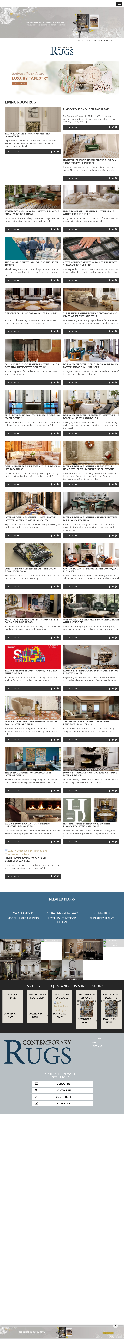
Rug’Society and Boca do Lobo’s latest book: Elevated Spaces (90, 672)
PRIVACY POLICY (98, 1044)
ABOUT (81, 40)
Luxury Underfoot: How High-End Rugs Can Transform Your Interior (89, 161)
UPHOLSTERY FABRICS (101, 918)
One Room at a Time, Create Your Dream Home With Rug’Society (91, 621)
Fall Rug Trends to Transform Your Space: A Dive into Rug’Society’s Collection (32, 365)
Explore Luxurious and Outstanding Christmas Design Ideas (27, 825)
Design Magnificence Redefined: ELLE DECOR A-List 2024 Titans (33, 468)
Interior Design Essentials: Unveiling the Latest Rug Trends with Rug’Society (30, 519)
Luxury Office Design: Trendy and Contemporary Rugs (25, 859)
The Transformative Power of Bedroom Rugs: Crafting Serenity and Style (91, 314)
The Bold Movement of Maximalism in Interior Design (28, 774)
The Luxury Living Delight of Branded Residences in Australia (86, 723)
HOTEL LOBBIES (101, 913)
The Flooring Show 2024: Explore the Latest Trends (31, 264)
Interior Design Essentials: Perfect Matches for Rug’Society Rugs (90, 519)
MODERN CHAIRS (23, 913)
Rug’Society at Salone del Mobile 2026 (86, 109)
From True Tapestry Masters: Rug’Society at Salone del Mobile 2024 (31, 621)
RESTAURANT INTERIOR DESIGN (62, 920)
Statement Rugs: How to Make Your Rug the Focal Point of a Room (32, 213)
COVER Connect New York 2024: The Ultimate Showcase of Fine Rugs (90, 264)
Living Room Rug (20, 102)
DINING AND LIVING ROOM (62, 913)
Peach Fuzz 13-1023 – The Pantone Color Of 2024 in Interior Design (31, 723)
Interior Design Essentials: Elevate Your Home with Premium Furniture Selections (88, 468)
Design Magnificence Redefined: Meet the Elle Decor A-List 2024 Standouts (91, 417)
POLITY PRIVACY (94, 40)
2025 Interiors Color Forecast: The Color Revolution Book (30, 570)
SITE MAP (108, 40)
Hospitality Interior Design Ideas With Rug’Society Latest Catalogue (86, 825)
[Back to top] (9, 1330)
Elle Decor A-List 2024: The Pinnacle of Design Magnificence (33, 417)
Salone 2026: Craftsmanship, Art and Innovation (27, 135)
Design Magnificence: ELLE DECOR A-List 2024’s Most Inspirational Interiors (90, 365)
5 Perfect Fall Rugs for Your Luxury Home (31, 313)
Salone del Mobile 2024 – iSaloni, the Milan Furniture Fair (31, 672)
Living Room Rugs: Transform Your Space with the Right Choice (88, 213)
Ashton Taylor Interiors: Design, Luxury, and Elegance (90, 570)
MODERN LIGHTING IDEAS (23, 918)
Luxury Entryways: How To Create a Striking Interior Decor (90, 774)
